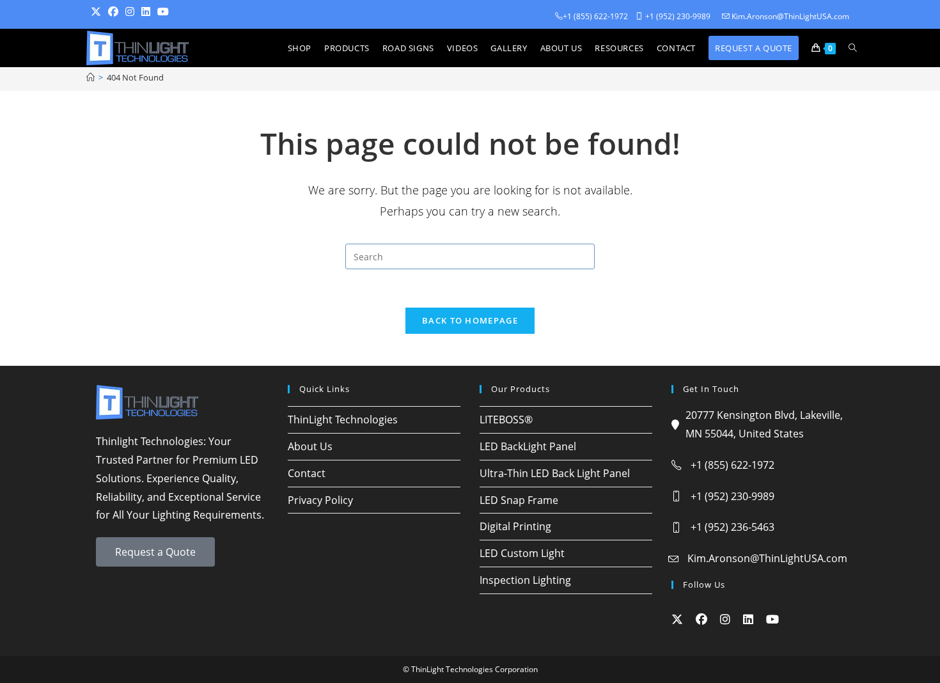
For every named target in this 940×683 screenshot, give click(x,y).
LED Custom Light (522, 553)
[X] (677, 619)
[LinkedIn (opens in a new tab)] (149, 11)
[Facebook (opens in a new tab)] (116, 11)
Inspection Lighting (525, 580)
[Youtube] (772, 619)
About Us (310, 446)
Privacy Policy (320, 500)
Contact (306, 473)
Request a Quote (155, 552)
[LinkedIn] (748, 619)
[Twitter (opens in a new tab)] (99, 11)
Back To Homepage (470, 320)
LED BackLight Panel (528, 446)
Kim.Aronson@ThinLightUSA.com (767, 558)
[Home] (90, 77)
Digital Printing (515, 526)
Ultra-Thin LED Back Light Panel (555, 473)
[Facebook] (701, 619)
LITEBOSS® (506, 419)
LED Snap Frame (519, 500)
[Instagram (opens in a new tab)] (133, 11)
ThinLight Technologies (343, 419)
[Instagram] (725, 619)
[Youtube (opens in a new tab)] (166, 11)
